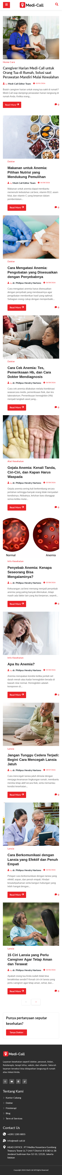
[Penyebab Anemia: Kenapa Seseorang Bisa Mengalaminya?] (31, 536)
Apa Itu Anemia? (21, 664)
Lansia (10, 749)
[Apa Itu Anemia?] (31, 633)
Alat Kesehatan (15, 461)
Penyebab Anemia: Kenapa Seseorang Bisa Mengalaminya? (29, 572)
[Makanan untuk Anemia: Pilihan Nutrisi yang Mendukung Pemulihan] (31, 137)
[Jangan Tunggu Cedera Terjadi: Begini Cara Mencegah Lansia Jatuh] (31, 724)
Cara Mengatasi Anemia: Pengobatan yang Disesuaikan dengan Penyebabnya (32, 272)
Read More (10, 105)
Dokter (11, 161)
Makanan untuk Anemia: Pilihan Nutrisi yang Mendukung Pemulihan (27, 172)
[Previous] (26, 1002)
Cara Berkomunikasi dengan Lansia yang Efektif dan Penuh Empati (32, 859)
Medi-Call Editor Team (19, 84)
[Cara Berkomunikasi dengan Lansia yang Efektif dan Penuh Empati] (31, 824)
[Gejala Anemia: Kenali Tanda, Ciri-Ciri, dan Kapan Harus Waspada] (31, 436)
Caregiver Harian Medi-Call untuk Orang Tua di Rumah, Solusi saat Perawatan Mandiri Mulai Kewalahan (31, 73)
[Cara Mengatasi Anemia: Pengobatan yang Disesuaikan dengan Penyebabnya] (31, 237)
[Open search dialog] (57, 5)
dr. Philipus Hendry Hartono (27, 283)
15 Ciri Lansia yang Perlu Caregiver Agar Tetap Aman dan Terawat (29, 959)
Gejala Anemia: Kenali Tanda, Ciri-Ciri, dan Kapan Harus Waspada (31, 472)
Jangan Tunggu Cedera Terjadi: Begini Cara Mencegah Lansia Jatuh (33, 759)
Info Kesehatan (15, 561)
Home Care (9, 62)
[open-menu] (6, 5)
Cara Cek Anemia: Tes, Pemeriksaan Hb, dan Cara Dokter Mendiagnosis (29, 372)
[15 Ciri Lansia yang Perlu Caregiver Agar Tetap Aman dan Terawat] (31, 924)
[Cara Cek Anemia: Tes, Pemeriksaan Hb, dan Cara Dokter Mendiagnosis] (31, 337)
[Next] (36, 1002)
